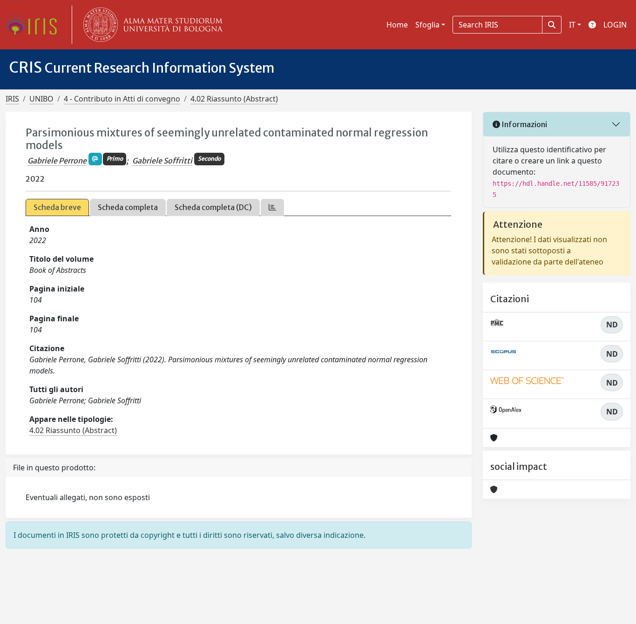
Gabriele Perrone (57, 160)
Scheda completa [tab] (128, 207)
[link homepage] (35, 24)
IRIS (12, 99)
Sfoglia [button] (427, 25)
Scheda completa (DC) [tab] (213, 207)
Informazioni (523, 124)
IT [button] (572, 25)
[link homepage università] (151, 25)
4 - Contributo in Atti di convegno (122, 99)
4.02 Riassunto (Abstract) (234, 99)
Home (397, 25)
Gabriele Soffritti (162, 160)
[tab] (272, 207)
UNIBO (41, 99)
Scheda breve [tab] (57, 207)
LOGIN (615, 25)
